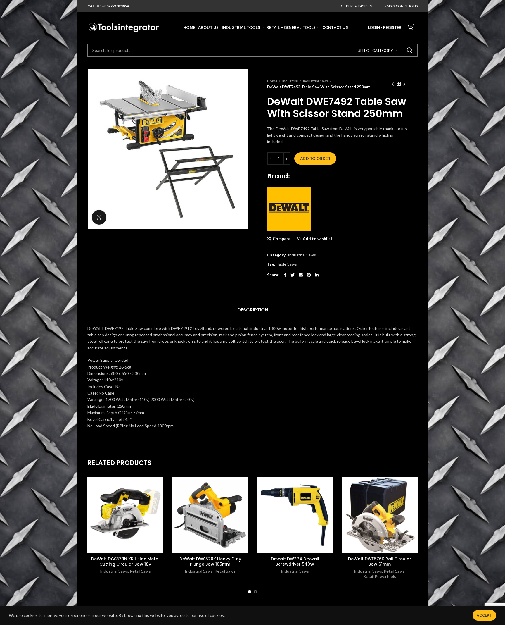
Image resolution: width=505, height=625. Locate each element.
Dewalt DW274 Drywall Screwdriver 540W (295, 561)
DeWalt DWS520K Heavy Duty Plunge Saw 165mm (210, 561)
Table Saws (286, 264)
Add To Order (315, 158)
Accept (484, 615)
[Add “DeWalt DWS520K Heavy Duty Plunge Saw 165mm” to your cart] (243, 500)
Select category (375, 50)
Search (409, 50)
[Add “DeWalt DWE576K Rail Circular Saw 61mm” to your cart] (413, 500)
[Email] (301, 275)
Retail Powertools (379, 576)
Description (252, 310)
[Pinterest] (309, 275)
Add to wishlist (318, 239)
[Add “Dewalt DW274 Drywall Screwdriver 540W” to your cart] (328, 500)
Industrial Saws (315, 81)
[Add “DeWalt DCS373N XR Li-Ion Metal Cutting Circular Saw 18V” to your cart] (159, 500)
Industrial (290, 81)
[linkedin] (317, 275)
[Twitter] (292, 275)
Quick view (159, 513)
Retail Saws (140, 571)
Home (272, 81)
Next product (404, 84)
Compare (281, 239)
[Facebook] (285, 275)
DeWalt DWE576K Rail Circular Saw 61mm (379, 561)
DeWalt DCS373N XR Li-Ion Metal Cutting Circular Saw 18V (125, 561)
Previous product (393, 84)
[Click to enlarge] (99, 217)
